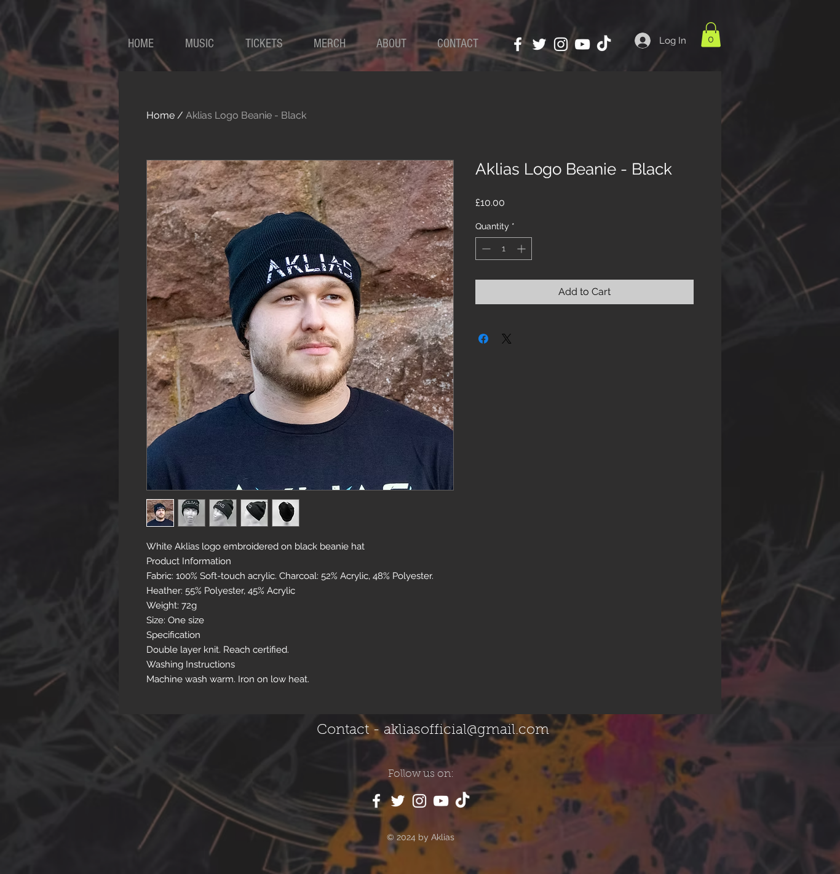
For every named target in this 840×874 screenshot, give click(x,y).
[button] (710, 34)
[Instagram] (561, 44)
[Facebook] (518, 44)
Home (160, 115)
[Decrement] (485, 248)
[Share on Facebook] (483, 338)
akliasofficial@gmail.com (466, 730)
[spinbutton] (504, 248)
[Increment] (522, 248)
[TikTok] (604, 44)
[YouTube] (582, 44)
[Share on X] (506, 338)
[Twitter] (539, 44)
